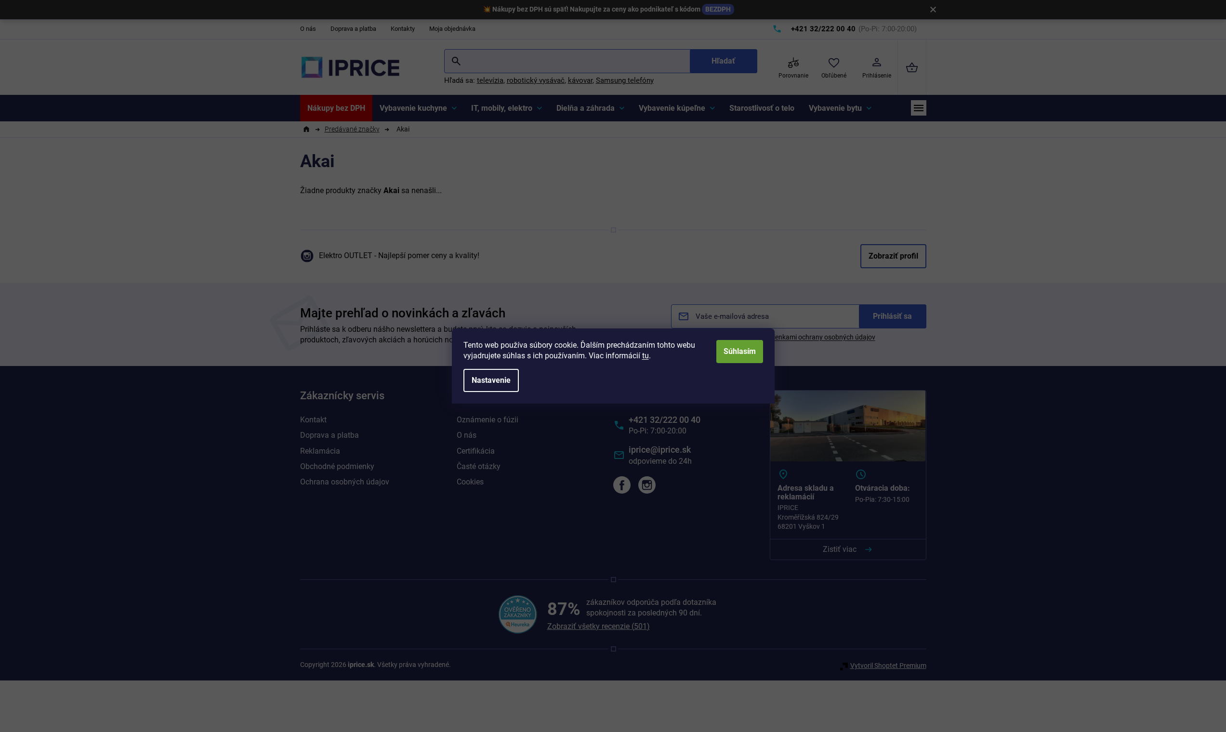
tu (645, 355)
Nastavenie (491, 380)
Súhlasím (740, 351)
